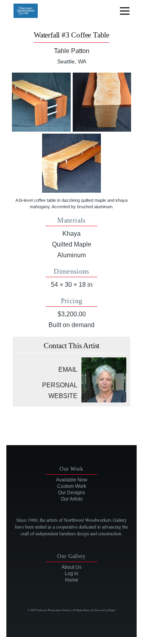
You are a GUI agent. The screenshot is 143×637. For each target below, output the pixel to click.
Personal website (59, 390)
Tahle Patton (71, 50)
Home (71, 580)
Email (67, 369)
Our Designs (71, 492)
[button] (41, 102)
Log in (71, 573)
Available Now (71, 479)
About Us (71, 567)
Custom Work (71, 486)
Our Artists (72, 499)
